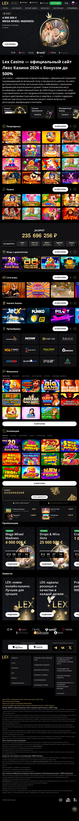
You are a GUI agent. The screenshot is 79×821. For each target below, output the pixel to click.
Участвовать (10, 44)
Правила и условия (41, 675)
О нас (13, 663)
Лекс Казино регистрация (11, 701)
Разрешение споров (41, 685)
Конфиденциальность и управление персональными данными (65, 685)
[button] (76, 112)
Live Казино (17, 8)
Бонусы (14, 678)
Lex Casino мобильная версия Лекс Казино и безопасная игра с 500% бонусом (28, 705)
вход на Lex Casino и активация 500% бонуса (17, 703)
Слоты (5, 8)
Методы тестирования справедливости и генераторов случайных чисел (65, 661)
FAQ (13, 673)
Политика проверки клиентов (63, 677)
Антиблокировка (40, 680)
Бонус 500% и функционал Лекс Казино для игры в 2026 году (22, 699)
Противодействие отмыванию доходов (64, 670)
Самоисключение (18, 683)
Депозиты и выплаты (41, 670)
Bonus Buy (45, 8)
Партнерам (60, 693)
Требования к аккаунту (42, 665)
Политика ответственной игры (43, 659)
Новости (15, 658)
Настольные (58, 8)
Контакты (15, 668)
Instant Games (31, 8)
